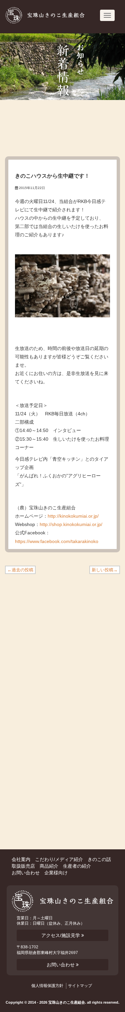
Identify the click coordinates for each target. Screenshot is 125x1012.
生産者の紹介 (77, 866)
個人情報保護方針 (47, 985)
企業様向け (56, 872)
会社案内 (21, 859)
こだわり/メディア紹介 (59, 859)
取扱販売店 (23, 866)
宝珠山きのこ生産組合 (45, 15)
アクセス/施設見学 (61, 935)
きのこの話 (99, 859)
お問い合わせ (26, 872)
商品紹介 (49, 866)
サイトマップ (80, 985)
